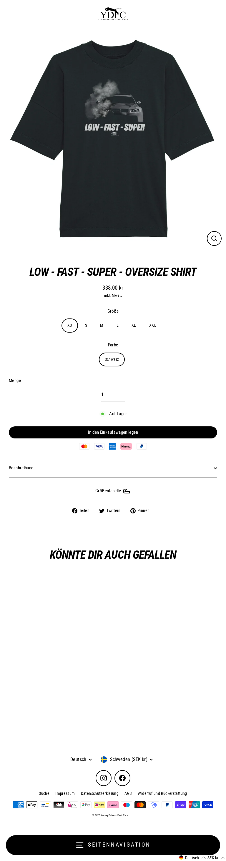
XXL (152, 325)
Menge (15, 380)
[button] (192, 857)
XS (69, 325)
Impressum (65, 793)
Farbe (113, 345)
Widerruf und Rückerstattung (162, 793)
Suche (44, 793)
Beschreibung (21, 467)
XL (134, 325)
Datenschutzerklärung (100, 793)
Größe (113, 311)
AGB (128, 793)
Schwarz (112, 359)
